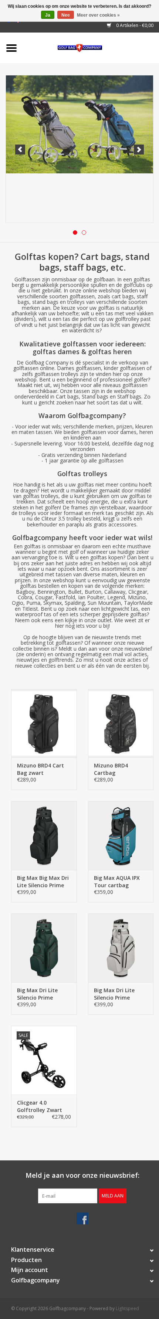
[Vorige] (20, 150)
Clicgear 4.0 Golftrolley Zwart (39, 1106)
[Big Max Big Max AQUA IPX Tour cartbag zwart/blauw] (121, 835)
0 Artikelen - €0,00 (134, 25)
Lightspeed (127, 1308)
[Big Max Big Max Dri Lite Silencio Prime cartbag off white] (121, 947)
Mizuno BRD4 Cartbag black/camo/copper (118, 769)
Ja (47, 15)
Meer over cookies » (98, 15)
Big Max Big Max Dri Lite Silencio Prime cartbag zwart (43, 881)
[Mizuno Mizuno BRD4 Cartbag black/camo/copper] (121, 723)
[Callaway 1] (79, 149)
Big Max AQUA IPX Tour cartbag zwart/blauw (117, 881)
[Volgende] (139, 150)
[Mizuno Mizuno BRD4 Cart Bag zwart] (44, 723)
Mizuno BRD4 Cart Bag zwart (40, 769)
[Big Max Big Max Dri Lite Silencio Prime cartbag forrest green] (44, 947)
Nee (65, 15)
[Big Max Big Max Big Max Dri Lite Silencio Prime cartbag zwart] (44, 835)
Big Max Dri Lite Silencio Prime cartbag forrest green (37, 994)
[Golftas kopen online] (91, 47)
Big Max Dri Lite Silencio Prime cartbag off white (116, 994)
